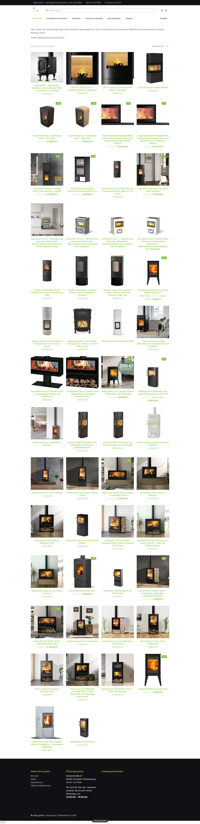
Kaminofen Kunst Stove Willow (47, 492)
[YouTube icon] (154, 3)
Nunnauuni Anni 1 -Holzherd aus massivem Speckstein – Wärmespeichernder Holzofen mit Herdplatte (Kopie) (47, 243)
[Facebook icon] (149, 3)
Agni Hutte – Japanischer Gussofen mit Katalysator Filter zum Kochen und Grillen (46, 88)
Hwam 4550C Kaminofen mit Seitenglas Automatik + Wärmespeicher (82, 445)
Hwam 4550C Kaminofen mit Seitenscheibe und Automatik (117, 443)
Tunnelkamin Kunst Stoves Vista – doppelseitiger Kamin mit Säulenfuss (47, 394)
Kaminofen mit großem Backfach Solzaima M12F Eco (82, 189)
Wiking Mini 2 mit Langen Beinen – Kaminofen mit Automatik (117, 392)
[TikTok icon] (166, 3)
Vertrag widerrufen (100, 820)
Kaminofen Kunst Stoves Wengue (153, 493)
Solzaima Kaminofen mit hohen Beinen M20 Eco (153, 291)
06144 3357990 (93, 2)
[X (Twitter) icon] (151, 3)
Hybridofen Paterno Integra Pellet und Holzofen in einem (47, 189)
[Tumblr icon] (163, 3)
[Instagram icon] (161, 3)
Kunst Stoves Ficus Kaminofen (82, 641)
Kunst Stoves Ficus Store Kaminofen (153, 642)
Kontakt (35, 776)
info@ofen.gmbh (113, 2)
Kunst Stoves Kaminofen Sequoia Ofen (47, 690)
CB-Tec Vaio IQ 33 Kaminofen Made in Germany (118, 88)
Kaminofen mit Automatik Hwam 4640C (82, 541)
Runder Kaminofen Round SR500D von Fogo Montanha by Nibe (47, 292)
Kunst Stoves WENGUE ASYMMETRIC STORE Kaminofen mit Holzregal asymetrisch (82, 693)
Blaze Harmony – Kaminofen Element (47, 443)
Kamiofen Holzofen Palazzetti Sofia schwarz (153, 189)
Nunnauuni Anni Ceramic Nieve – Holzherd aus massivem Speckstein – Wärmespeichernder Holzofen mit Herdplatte (153, 244)
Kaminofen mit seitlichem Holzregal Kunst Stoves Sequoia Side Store (118, 543)
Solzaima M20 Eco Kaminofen (153, 689)
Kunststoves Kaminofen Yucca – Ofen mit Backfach (118, 690)
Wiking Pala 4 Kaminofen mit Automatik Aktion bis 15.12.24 (153, 392)
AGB (74, 815)
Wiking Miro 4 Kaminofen (82, 742)
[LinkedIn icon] (156, 3)
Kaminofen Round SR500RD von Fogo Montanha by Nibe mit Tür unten (117, 191)
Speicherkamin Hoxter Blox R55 (117, 341)
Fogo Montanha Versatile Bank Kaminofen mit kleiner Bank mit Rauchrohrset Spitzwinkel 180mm (117, 139)
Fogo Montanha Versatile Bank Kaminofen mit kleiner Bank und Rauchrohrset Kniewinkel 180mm (153, 139)
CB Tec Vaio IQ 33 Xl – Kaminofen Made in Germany (82, 88)
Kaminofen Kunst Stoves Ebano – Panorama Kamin (117, 493)
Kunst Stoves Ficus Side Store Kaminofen (117, 642)
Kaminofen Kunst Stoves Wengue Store (47, 541)
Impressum (51, 815)
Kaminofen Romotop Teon (82, 591)
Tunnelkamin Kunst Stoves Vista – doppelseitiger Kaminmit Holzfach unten (82, 394)
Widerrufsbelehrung (40, 785)
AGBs (33, 779)
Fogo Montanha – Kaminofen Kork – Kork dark (47, 136)
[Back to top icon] (166, 815)
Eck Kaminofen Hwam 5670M (153, 87)
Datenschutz (37, 782)
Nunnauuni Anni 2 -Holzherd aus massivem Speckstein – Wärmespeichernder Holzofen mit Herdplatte (82, 243)
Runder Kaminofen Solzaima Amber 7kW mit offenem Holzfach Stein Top (118, 292)
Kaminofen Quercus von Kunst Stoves (47, 592)
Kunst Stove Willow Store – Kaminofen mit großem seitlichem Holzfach (152, 593)
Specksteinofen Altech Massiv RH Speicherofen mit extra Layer (47, 343)
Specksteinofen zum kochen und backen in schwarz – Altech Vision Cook (82, 343)
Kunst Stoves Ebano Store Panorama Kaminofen (47, 642)
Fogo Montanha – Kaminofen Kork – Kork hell (82, 136)
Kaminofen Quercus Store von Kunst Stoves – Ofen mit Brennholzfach (153, 543)
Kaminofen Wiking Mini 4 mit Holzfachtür (117, 592)
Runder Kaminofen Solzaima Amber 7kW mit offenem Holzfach (82, 292)
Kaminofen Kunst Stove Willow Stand (82, 493)
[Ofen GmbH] (36, 10)
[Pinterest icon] (159, 3)
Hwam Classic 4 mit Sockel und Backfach (153, 443)
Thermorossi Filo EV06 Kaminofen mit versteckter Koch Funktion (153, 343)
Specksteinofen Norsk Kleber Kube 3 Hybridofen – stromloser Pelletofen (47, 744)
